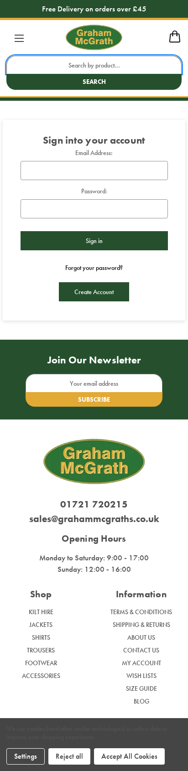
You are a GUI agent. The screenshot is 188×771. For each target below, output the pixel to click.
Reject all (69, 756)
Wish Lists (141, 676)
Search (94, 82)
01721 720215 (94, 504)
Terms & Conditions (141, 612)
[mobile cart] (175, 41)
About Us (141, 637)
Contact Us (141, 650)
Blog (141, 701)
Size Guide (141, 688)
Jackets (40, 625)
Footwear (41, 663)
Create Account (94, 292)
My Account (141, 663)
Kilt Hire (41, 612)
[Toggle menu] (18, 38)
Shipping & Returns (141, 625)
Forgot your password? (94, 268)
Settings (25, 756)
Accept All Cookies (129, 756)
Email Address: (94, 153)
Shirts (41, 637)
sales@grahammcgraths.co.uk (94, 518)
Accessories (41, 676)
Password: (94, 191)
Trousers (41, 650)
